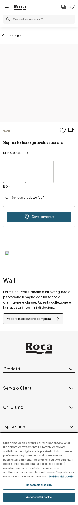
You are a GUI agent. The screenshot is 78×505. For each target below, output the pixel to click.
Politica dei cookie (61, 476)
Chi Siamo (13, 407)
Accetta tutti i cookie (39, 497)
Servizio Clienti (17, 388)
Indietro (15, 36)
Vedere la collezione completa (29, 319)
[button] (8, 20)
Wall (9, 280)
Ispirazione (14, 426)
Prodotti (11, 368)
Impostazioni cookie (38, 484)
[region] (39, 468)
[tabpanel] (7, 256)
